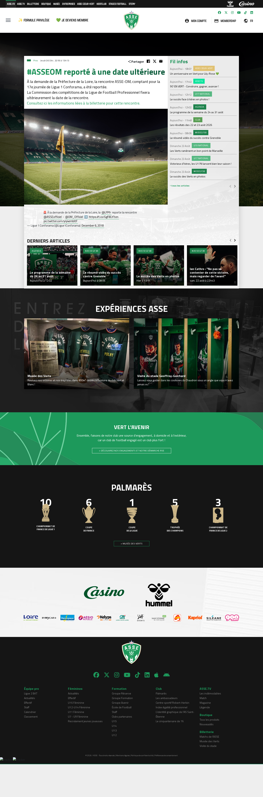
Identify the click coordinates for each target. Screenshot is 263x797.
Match (203, 698)
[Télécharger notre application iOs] (156, 674)
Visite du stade (208, 746)
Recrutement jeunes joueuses (85, 721)
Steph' (132, 4)
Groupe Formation (122, 698)
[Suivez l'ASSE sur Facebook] (219, 12)
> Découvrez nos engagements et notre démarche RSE (131, 450)
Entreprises (68, 4)
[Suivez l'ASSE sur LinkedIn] (251, 12)
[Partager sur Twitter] (155, 61)
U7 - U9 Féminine (78, 716)
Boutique (46, 4)
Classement (31, 716)
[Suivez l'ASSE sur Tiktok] (245, 12)
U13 (114, 730)
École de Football (122, 707)
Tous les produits (209, 720)
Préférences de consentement (166, 755)
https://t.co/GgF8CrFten (103, 217)
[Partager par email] (160, 61)
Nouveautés (207, 724)
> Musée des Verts (131, 543)
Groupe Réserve (121, 693)
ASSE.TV (21, 4)
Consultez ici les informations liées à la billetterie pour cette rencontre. (83, 103)
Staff (26, 707)
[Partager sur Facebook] (148, 61)
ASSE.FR (11, 4)
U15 (114, 721)
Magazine (205, 703)
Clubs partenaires (122, 716)
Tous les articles (180, 185)
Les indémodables (210, 693)
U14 (114, 726)
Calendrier (30, 712)
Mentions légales (123, 755)
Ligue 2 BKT (30, 693)
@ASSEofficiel (53, 217)
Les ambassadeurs (167, 698)
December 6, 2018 (93, 225)
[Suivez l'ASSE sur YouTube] (239, 12)
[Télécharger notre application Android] (166, 674)
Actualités (29, 698)
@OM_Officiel (74, 217)
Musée (56, 4)
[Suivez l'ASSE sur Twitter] (226, 12)
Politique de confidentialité (142, 755)
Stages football (117, 4)
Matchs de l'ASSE (209, 737)
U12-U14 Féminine (79, 707)
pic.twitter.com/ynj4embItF (60, 221)
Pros (35, 60)
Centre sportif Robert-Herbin (172, 703)
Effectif (28, 703)
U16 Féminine (76, 703)
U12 (114, 735)
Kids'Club (101, 4)
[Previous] (230, 186)
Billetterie (33, 4)
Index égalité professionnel (171, 707)
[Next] (235, 186)
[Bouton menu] (8, 20)
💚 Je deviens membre (72, 20)
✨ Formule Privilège (33, 20)
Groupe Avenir (120, 703)
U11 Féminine (76, 712)
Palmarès (161, 693)
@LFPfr (106, 212)
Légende (205, 707)
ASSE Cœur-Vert (85, 4)
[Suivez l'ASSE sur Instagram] (232, 12)
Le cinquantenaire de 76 (170, 721)
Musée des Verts (209, 741)
